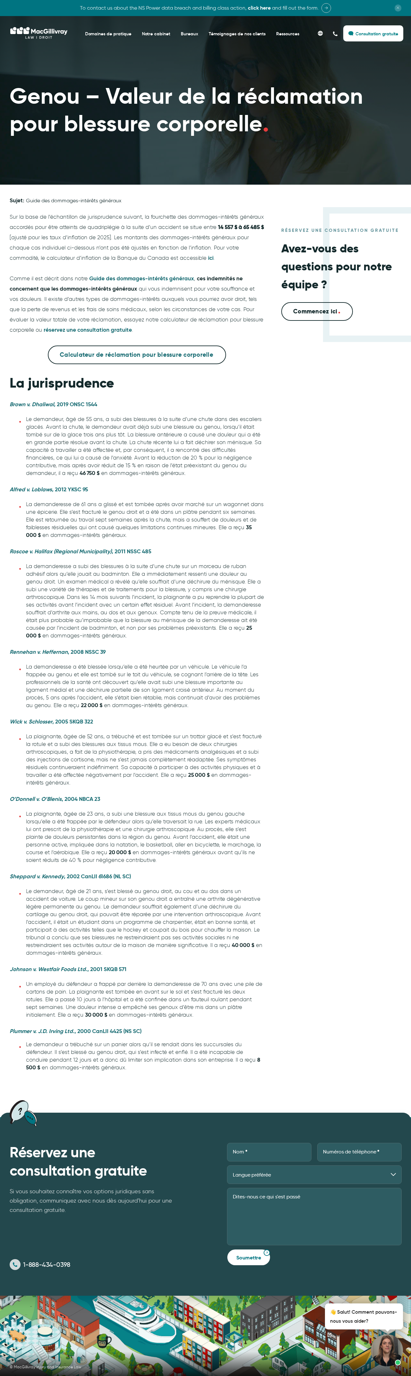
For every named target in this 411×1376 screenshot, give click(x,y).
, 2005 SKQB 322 (51, 721)
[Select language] (320, 33)
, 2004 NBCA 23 (55, 798)
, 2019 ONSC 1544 (53, 404)
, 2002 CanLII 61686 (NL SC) (70, 876)
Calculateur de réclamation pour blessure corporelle (136, 354)
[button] (362, 1334)
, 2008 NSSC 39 (58, 651)
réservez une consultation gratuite (88, 329)
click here (259, 7)
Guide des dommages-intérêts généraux (73, 200)
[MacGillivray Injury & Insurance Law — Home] (38, 33)
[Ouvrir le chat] (329, 1335)
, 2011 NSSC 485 (80, 551)
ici (211, 257)
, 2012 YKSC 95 (49, 489)
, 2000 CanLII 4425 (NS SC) (76, 1031)
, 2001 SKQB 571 (68, 969)
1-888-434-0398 (46, 1264)
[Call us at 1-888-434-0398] (335, 33)
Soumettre (248, 1257)
